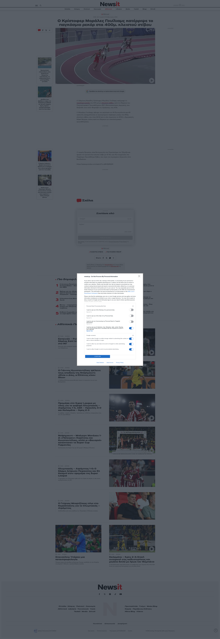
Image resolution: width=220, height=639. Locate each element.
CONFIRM (97, 356)
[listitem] (110, 306)
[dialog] (110, 319)
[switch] (131, 310)
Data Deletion (100, 362)
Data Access (110, 362)
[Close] (139, 276)
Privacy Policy (119, 362)
